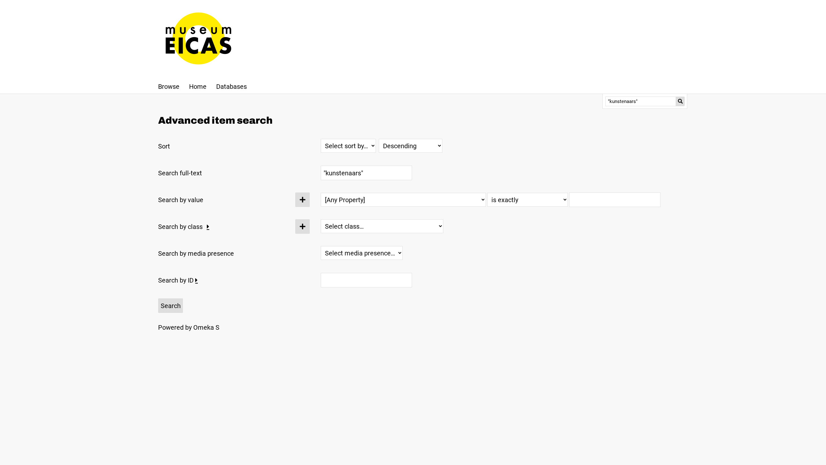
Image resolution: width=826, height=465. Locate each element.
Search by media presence (196, 253)
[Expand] (208, 227)
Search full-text (180, 173)
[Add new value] (302, 199)
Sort (164, 146)
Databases (231, 86)
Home (197, 86)
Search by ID (176, 280)
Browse (168, 86)
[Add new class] (302, 226)
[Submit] (680, 101)
